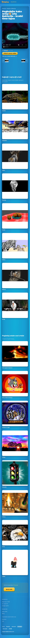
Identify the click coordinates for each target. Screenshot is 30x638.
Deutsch (14, 626)
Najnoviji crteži (6, 601)
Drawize (4, 8)
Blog (3, 613)
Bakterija (13, 8)
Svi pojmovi (5, 603)
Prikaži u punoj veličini (10, 53)
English (8, 626)
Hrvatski (20, 626)
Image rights (5, 605)
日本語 (10, 628)
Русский (5, 628)
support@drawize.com (8, 631)
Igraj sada (9, 589)
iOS (3, 621)
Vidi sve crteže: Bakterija (8, 56)
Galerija (9, 8)
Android (4, 619)
